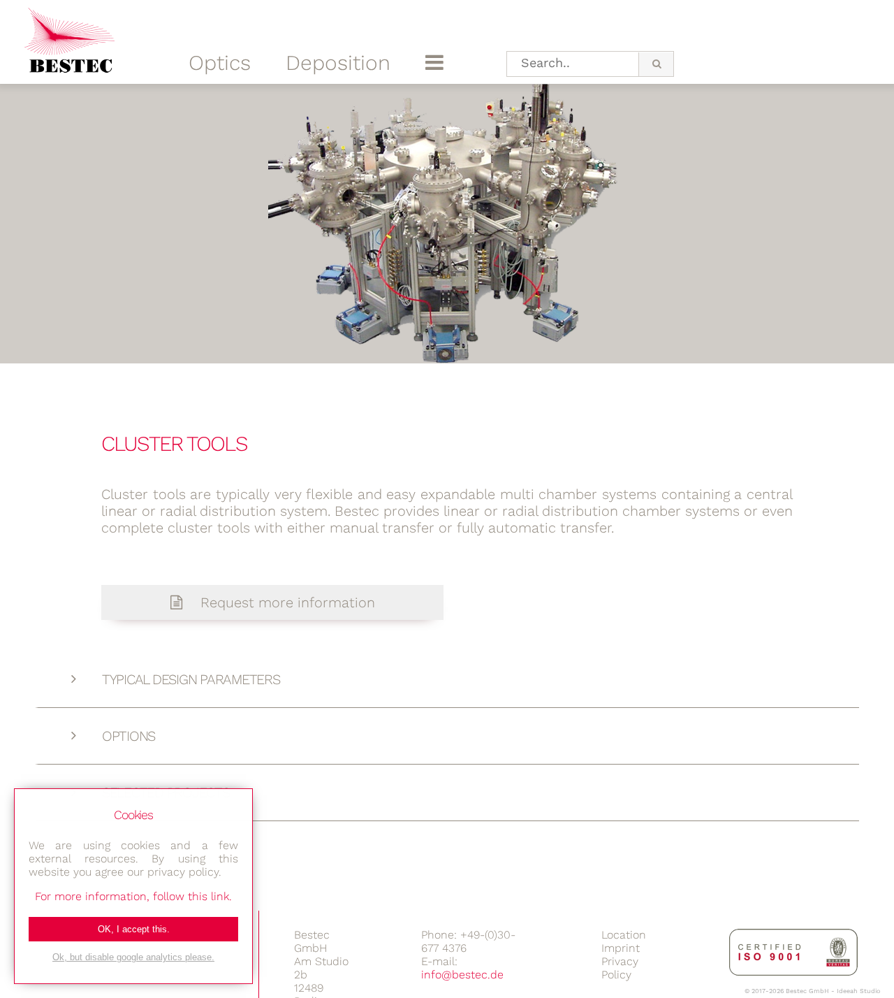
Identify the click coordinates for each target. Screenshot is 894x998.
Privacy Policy (619, 968)
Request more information (285, 602)
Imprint (620, 948)
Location (623, 934)
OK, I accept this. (134, 929)
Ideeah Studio (858, 991)
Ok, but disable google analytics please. (133, 957)
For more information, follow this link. (133, 896)
